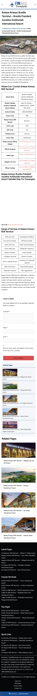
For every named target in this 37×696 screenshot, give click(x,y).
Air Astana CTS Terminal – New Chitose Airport (15, 570)
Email (5, 337)
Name (5, 328)
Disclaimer (18, 683)
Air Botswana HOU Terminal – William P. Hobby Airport (18, 553)
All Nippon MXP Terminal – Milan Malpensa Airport (17, 653)
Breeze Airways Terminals (19, 28)
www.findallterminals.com (14, 677)
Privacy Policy (18, 686)
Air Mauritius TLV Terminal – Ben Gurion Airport (15, 645)
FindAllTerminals (6, 28)
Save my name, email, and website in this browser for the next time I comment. (18, 349)
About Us (18, 681)
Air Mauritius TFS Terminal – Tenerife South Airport (16, 638)
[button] (35, 4)
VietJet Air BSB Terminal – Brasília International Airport (17, 590)
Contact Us (18, 688)
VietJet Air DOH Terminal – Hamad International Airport (18, 623)
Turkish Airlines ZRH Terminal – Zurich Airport (15, 611)
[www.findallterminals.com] (18, 4)
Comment (6, 311)
